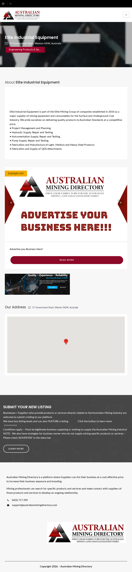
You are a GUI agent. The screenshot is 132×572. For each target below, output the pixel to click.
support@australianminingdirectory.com (34, 505)
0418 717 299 (19, 500)
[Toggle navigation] (126, 15)
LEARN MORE (16, 448)
